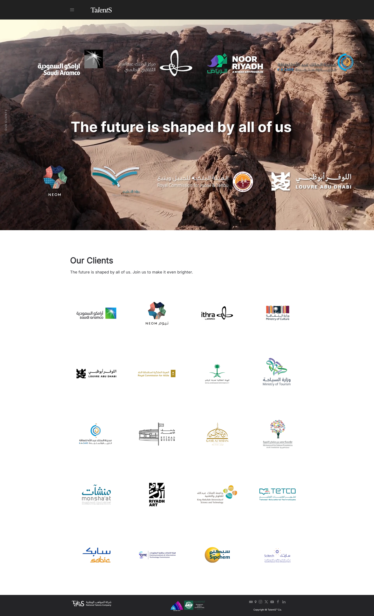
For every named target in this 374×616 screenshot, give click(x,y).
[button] (72, 10)
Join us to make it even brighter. (163, 272)
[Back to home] (101, 10)
